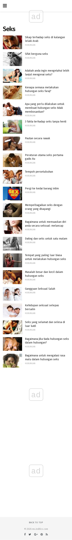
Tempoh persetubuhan (39, 171)
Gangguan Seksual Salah (40, 288)
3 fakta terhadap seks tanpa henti (45, 121)
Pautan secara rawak (37, 138)
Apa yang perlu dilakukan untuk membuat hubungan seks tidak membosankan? (44, 107)
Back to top (36, 522)
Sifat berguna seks (36, 54)
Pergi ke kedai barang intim (42, 188)
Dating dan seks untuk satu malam (46, 238)
